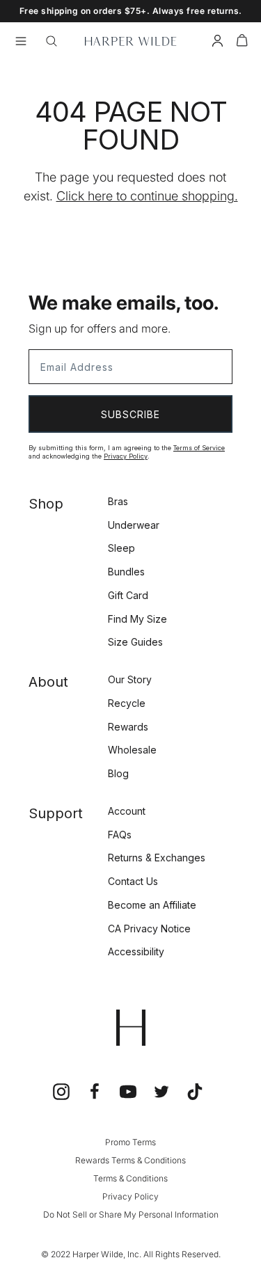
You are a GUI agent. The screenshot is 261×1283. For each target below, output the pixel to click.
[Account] (217, 42)
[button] (242, 42)
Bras (118, 501)
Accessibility (136, 951)
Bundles (126, 571)
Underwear (133, 525)
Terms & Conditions (130, 1178)
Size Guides (135, 642)
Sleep (121, 548)
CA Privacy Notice (149, 928)
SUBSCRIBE (130, 414)
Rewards (128, 727)
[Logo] (130, 41)
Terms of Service (199, 448)
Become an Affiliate (152, 905)
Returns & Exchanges (156, 857)
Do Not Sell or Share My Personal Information (131, 1214)
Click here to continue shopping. (147, 196)
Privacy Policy (126, 456)
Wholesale (132, 750)
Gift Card (128, 595)
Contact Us (133, 881)
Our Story (130, 679)
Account (126, 811)
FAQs (120, 834)
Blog (118, 773)
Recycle (126, 703)
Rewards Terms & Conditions (130, 1160)
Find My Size (137, 619)
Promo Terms (130, 1142)
